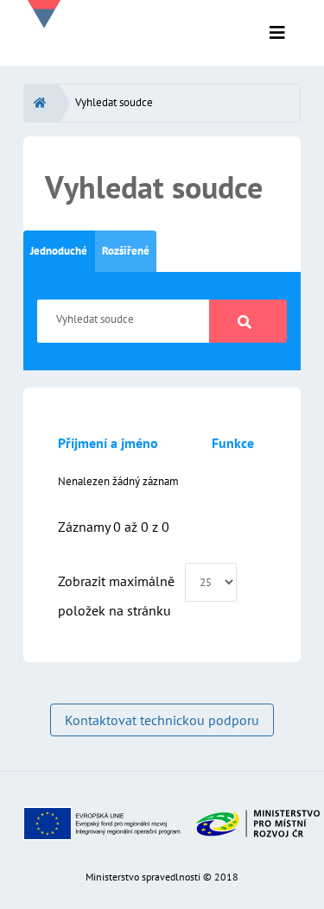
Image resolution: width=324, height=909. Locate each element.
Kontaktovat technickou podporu (162, 720)
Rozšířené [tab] (125, 250)
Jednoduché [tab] (58, 250)
